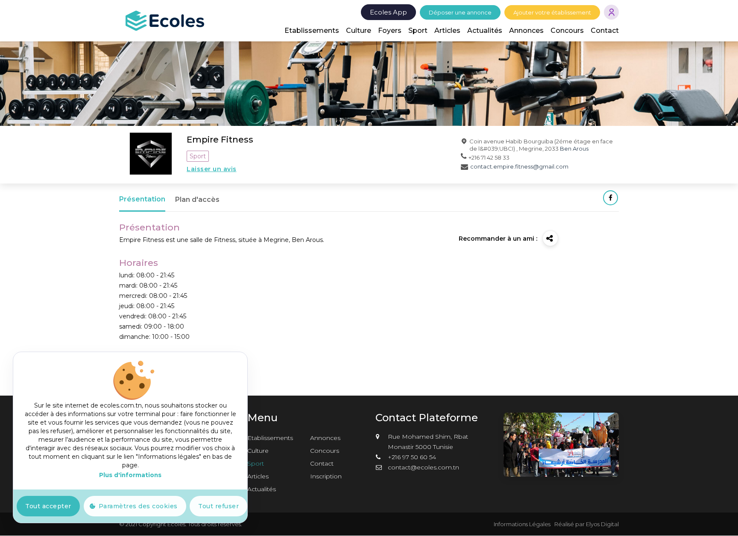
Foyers (389, 30)
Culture (358, 30)
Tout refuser (218, 506)
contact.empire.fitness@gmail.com (519, 166)
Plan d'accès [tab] (197, 199)
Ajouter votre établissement (552, 12)
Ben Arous (574, 148)
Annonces (526, 30)
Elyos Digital (602, 524)
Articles (447, 30)
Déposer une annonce (460, 12)
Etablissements (311, 30)
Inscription (326, 476)
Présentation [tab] (142, 199)
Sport (418, 30)
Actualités (484, 30)
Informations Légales (522, 524)
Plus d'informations (130, 475)
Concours (567, 30)
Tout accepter (48, 506)
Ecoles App (388, 12)
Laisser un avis (212, 169)
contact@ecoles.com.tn (423, 467)
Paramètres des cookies (138, 506)
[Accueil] (165, 20)
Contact (605, 30)
